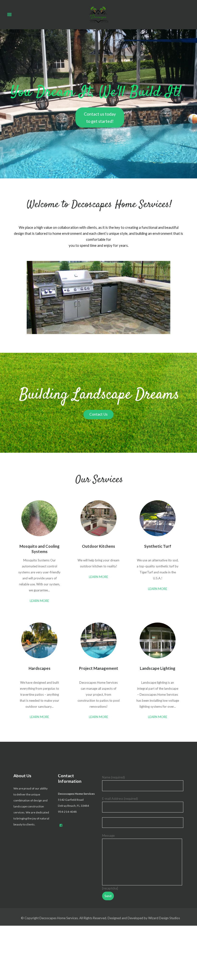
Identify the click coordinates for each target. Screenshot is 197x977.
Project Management (98, 668)
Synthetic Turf (157, 546)
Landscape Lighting (157, 668)
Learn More (39, 601)
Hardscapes (39, 668)
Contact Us (98, 414)
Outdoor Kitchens (98, 546)
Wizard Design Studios (164, 918)
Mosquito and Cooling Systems (39, 549)
